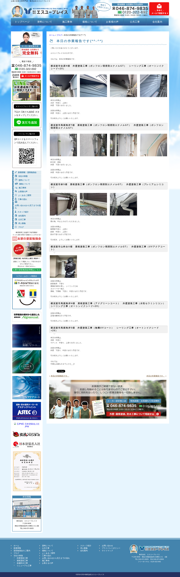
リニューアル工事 (24, 566)
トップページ (22, 21)
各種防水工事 (22, 563)
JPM (27, 426)
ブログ (59, 35)
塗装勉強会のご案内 (22, 551)
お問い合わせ (107, 546)
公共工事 (135, 21)
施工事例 (67, 21)
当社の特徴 (18, 556)
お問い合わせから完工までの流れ (56, 558)
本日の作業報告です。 (60, 376)
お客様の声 (112, 21)
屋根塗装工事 (22, 561)
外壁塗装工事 (22, 558)
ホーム (52, 35)
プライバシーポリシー (111, 548)
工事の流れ (46, 556)
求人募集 (84, 548)
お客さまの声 (47, 563)
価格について (89, 21)
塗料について (44, 21)
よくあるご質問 (48, 553)
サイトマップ (107, 551)
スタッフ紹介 (85, 546)
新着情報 (17, 548)
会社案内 (157, 21)
